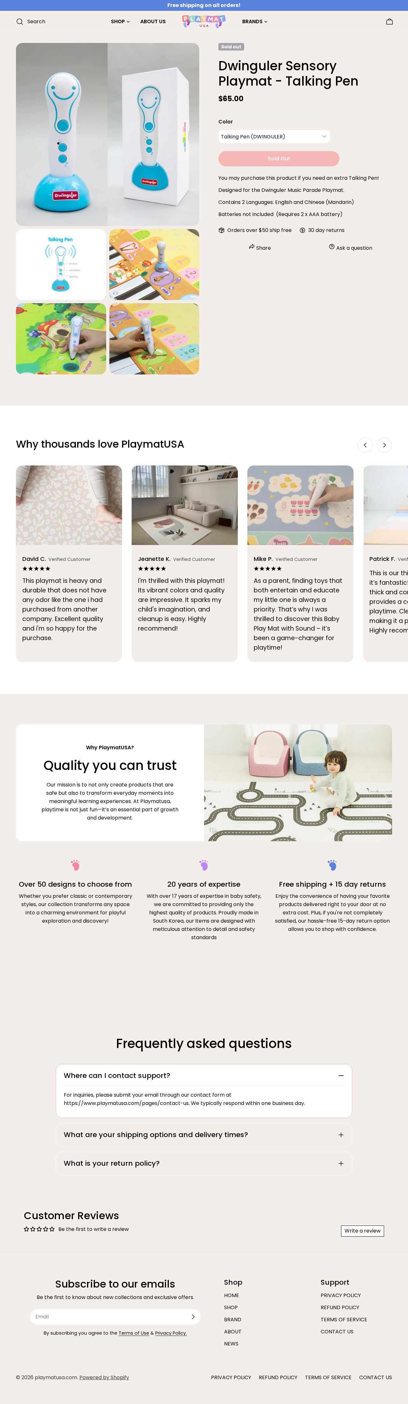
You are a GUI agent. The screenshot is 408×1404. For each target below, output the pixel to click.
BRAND (232, 1319)
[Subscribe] (193, 1317)
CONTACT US (337, 1331)
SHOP (231, 1307)
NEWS (231, 1343)
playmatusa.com (56, 1377)
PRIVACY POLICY (341, 1295)
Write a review (363, 1230)
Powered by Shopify (104, 1377)
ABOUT (233, 1331)
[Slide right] (384, 445)
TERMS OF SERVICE (344, 1319)
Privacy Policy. (171, 1333)
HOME (231, 1295)
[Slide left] (365, 445)
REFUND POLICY (340, 1307)
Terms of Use (134, 1333)
